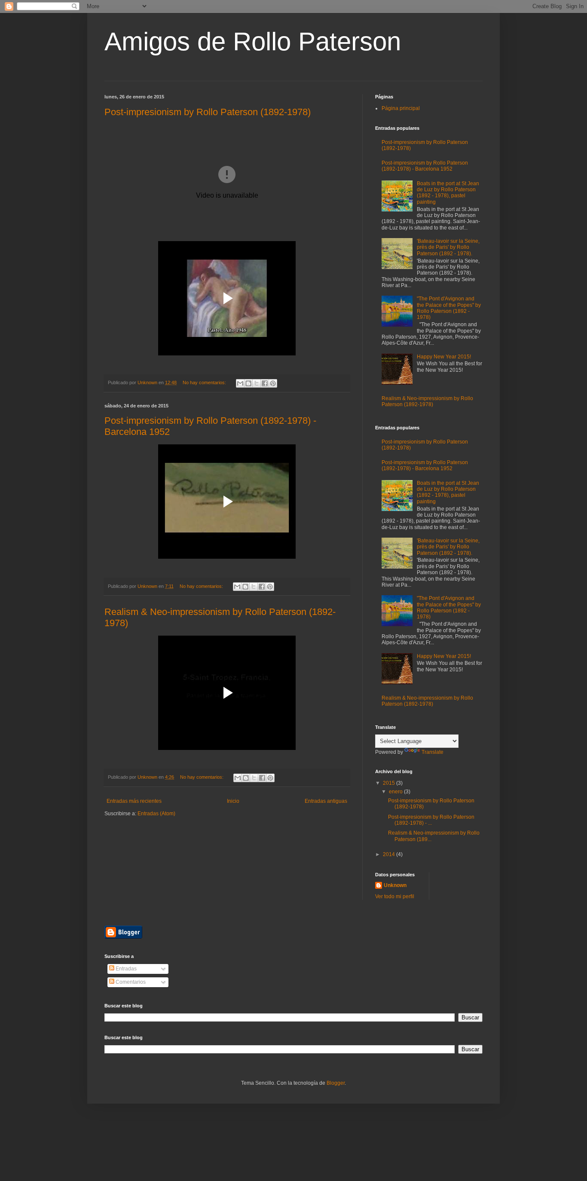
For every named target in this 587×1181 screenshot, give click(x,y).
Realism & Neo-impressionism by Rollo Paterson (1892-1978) (427, 401)
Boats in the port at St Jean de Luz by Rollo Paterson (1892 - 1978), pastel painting (448, 193)
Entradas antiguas (326, 801)
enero (396, 792)
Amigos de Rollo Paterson (252, 41)
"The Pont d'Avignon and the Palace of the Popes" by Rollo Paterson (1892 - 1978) (449, 308)
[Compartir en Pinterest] (273, 383)
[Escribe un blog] (248, 383)
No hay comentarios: (205, 382)
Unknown (395, 885)
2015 (389, 783)
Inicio (233, 801)
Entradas (125, 969)
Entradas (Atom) (156, 814)
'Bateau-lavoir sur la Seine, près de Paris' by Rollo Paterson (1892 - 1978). (448, 247)
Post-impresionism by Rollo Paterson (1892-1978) (207, 112)
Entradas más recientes (134, 801)
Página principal (401, 108)
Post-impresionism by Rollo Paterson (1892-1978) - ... (431, 820)
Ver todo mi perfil (394, 896)
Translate (432, 752)
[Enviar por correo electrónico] (240, 383)
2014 (389, 854)
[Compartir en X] (256, 383)
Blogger (336, 1083)
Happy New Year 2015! (444, 357)
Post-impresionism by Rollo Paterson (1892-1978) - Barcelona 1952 (425, 166)
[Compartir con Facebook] (264, 383)
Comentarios (130, 982)
